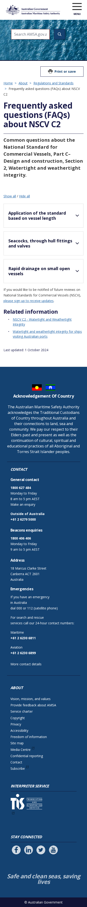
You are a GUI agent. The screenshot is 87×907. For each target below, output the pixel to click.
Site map (17, 743)
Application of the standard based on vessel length (37, 215)
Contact (16, 762)
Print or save (65, 71)
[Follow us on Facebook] (16, 849)
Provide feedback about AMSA (33, 705)
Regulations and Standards (53, 83)
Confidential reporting (26, 756)
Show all (9, 196)
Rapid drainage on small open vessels (39, 271)
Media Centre (20, 749)
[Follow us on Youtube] (53, 849)
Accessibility (19, 730)
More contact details (26, 664)
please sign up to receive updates (28, 301)
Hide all (24, 196)
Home (8, 83)
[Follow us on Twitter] (40, 849)
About (23, 83)
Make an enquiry (22, 504)
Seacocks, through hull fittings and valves (40, 243)
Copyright (17, 718)
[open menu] (77, 6)
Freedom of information (28, 737)
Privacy (15, 724)
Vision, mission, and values (30, 699)
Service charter (21, 711)
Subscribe (17, 768)
